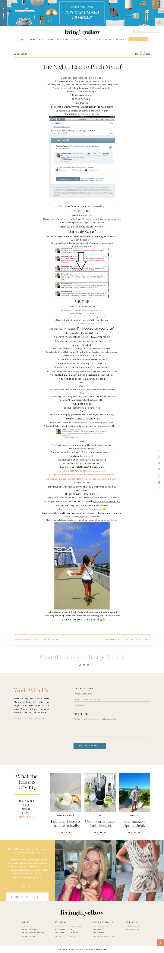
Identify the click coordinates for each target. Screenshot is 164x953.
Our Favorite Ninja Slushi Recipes (100, 823)
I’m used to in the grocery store (81, 471)
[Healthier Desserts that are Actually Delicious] (65, 792)
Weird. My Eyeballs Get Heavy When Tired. (38, 640)
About (84, 336)
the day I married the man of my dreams (80, 509)
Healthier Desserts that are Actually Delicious (66, 826)
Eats (100, 815)
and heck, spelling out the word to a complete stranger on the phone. (82, 479)
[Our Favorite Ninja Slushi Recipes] (100, 792)
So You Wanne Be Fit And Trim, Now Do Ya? (125, 640)
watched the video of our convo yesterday (81, 323)
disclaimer (101, 949)
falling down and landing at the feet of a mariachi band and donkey (81, 475)
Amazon (134, 815)
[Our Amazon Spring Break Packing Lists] (134, 792)
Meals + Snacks (65, 815)
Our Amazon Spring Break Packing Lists (134, 826)
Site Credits (88, 949)
